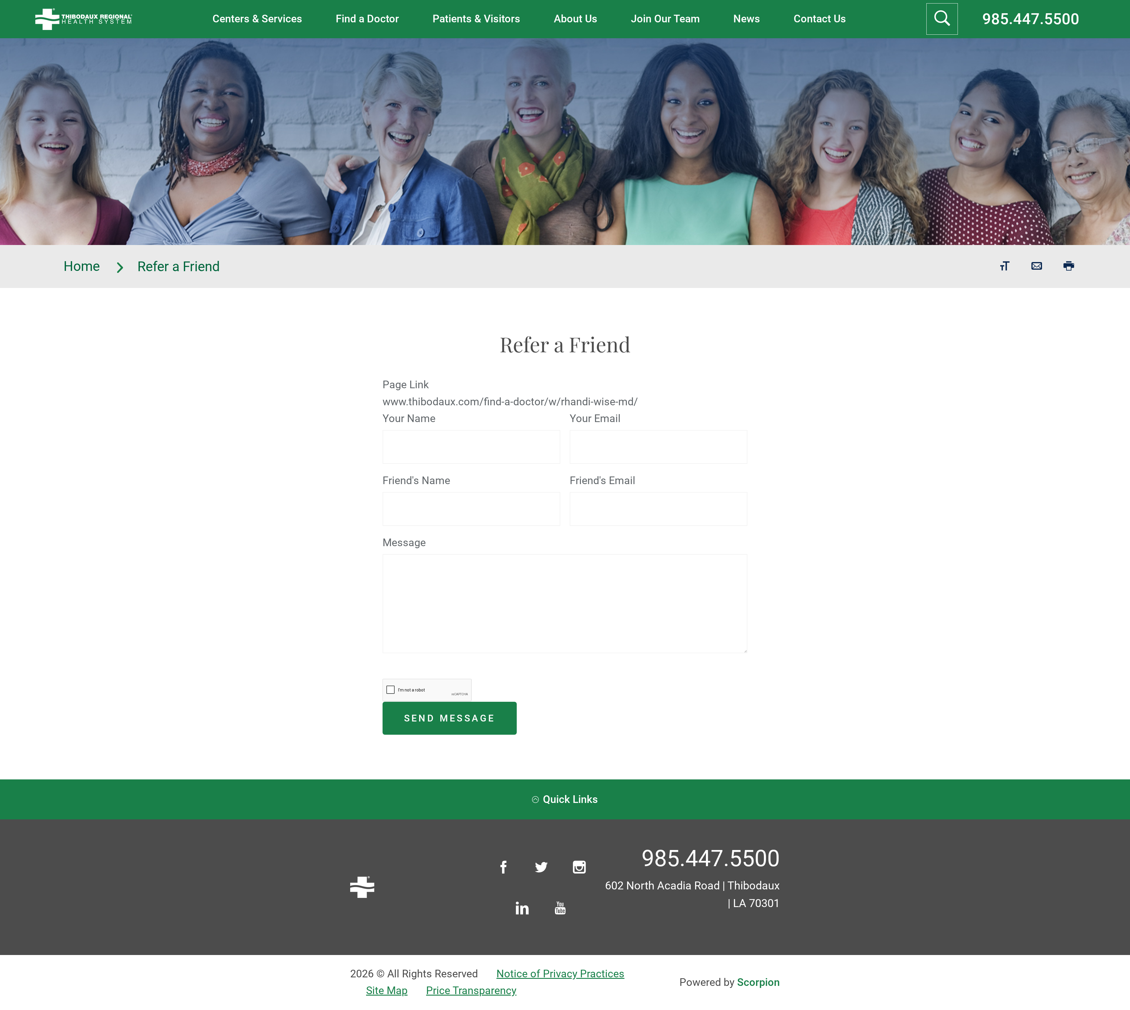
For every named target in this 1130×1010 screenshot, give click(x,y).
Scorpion (758, 982)
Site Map (387, 990)
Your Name (409, 418)
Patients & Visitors (476, 19)
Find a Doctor (367, 19)
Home (83, 266)
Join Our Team (665, 19)
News (746, 19)
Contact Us (820, 19)
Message (404, 542)
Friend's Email (602, 480)
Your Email (595, 418)
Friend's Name (416, 480)
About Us (575, 19)
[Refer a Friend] (1036, 266)
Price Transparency (471, 990)
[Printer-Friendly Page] (1069, 266)
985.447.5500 (1030, 19)
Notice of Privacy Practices (560, 974)
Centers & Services (257, 19)
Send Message (450, 718)
